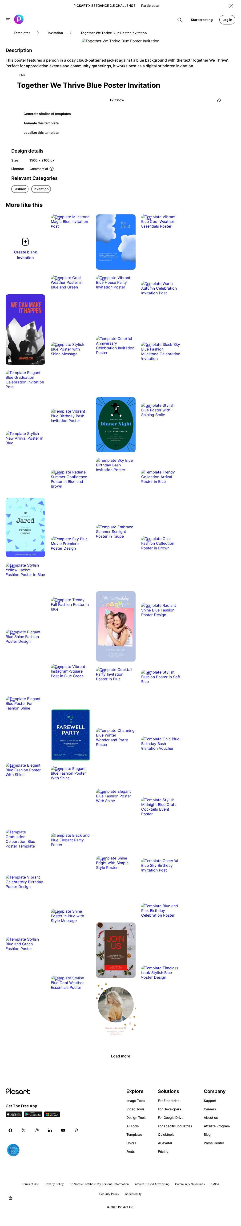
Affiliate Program (217, 1126)
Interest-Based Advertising (151, 1184)
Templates (134, 1134)
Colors (131, 1143)
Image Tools (135, 1101)
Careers (210, 1109)
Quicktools (166, 1134)
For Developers (169, 1109)
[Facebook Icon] (10, 1130)
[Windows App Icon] (52, 1115)
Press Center (214, 1143)
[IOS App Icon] (14, 1115)
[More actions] (83, 221)
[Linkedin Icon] (50, 1130)
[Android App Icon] (33, 1115)
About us (211, 1118)
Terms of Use (30, 1184)
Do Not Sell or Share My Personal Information (99, 1184)
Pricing (163, 1151)
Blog (207, 1134)
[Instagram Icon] (36, 1130)
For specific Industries (175, 1126)
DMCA (214, 1184)
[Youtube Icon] (63, 1130)
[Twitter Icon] (23, 1130)
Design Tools (136, 1118)
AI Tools (132, 1126)
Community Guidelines (190, 1184)
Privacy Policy (54, 1184)
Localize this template (41, 132)
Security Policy (109, 1194)
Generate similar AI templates (47, 114)
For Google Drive (170, 1118)
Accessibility (133, 1194)
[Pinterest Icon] (76, 1130)
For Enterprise (168, 1101)
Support (210, 1101)
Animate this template (41, 123)
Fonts (130, 1151)
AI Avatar (165, 1143)
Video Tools (135, 1109)
